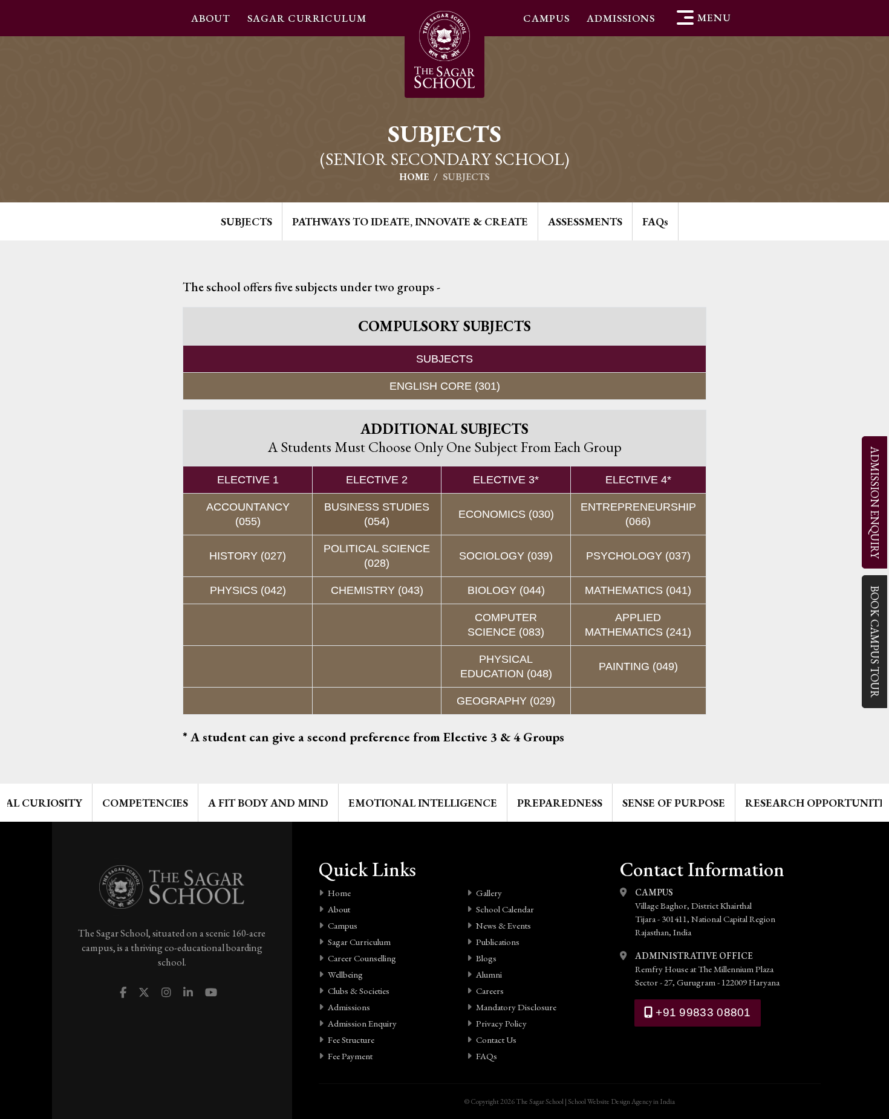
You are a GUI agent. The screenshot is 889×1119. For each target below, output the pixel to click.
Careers (490, 990)
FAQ (655, 221)
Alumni (489, 974)
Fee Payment (350, 1056)
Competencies (145, 803)
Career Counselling (362, 958)
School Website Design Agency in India (621, 1101)
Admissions (621, 18)
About (210, 18)
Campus (546, 18)
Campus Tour (875, 641)
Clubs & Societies (358, 990)
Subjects (246, 221)
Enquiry (875, 502)
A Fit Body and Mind (268, 803)
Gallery (489, 892)
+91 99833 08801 (702, 1012)
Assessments (585, 221)
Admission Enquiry (362, 1023)
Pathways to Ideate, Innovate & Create (410, 221)
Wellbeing (345, 974)
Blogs (486, 958)
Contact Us (496, 1039)
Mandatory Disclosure (516, 1007)
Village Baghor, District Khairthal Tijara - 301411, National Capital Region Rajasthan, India (705, 912)
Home (414, 176)
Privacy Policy (501, 1023)
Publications (497, 941)
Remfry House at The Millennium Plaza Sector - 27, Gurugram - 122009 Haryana (707, 969)
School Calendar (505, 909)
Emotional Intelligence (422, 803)
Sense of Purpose (673, 803)
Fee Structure (351, 1039)
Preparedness (559, 803)
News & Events (503, 925)
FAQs (486, 1056)
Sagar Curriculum (306, 18)
